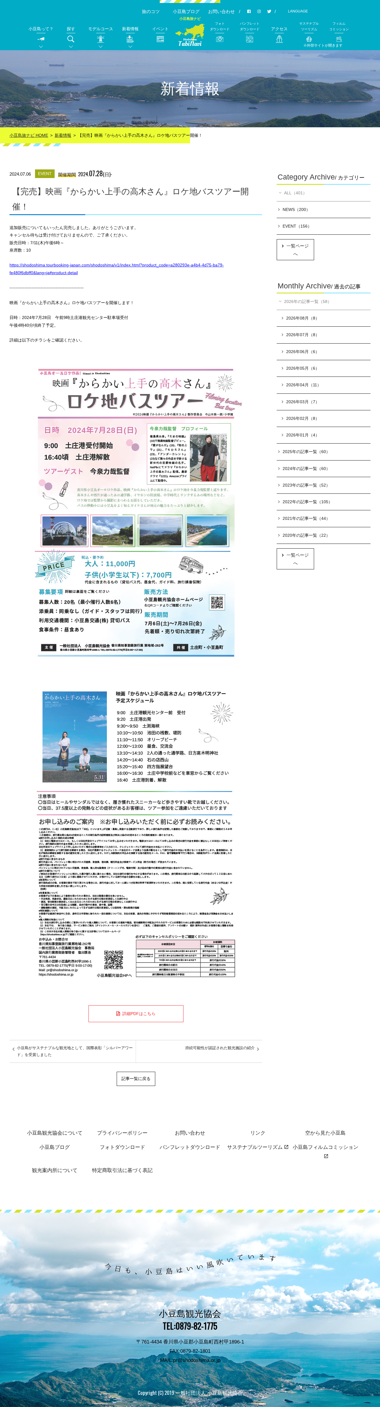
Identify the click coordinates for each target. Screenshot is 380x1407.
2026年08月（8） (302, 318)
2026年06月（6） (302, 351)
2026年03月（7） (302, 401)
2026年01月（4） (302, 435)
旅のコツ (151, 11)
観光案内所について (54, 1170)
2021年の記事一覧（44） (306, 518)
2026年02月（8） (302, 418)
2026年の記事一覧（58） (308, 301)
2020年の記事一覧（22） (306, 535)
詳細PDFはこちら (139, 1013)
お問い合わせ (221, 11)
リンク (257, 1133)
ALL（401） (295, 192)
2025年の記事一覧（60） (306, 451)
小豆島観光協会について (55, 1133)
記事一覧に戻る (136, 1078)
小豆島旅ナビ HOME (29, 135)
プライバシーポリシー (122, 1133)
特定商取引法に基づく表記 (122, 1170)
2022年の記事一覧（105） (307, 501)
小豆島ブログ (186, 11)
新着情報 (63, 135)
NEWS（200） (296, 209)
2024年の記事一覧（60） (306, 468)
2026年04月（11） (303, 384)
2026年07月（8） (302, 334)
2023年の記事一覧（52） (306, 485)
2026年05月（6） (302, 368)
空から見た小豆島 (325, 1133)
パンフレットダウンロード (190, 1147)
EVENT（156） (297, 226)
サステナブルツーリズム (255, 1147)
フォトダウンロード (122, 1147)
